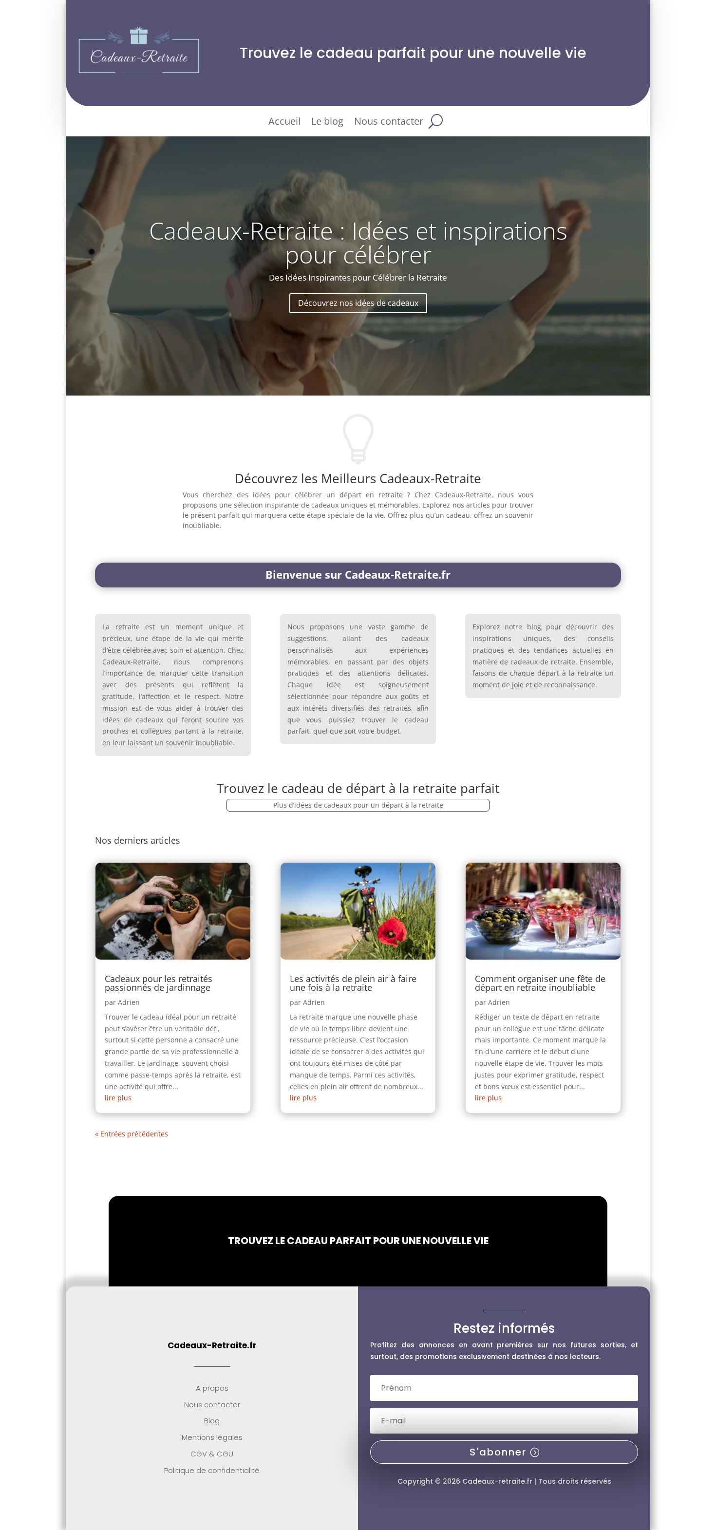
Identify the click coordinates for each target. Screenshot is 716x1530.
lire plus (118, 1097)
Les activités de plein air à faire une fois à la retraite (353, 983)
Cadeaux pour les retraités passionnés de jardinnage (158, 983)
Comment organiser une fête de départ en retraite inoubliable (540, 983)
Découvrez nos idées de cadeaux (358, 303)
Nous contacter (388, 123)
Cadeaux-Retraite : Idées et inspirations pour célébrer (358, 242)
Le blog (327, 123)
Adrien (129, 1002)
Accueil (284, 123)
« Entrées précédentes (131, 1133)
